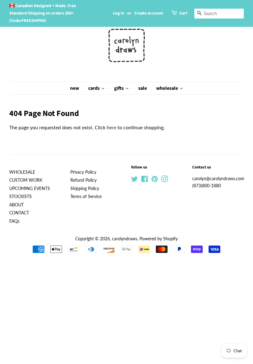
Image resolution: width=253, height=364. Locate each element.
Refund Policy (83, 180)
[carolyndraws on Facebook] (144, 180)
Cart (183, 13)
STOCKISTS (20, 196)
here (111, 127)
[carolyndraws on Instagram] (164, 180)
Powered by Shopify (158, 238)
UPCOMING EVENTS (29, 188)
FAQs (14, 221)
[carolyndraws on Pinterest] (154, 180)
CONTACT (19, 212)
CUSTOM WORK (25, 180)
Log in (118, 13)
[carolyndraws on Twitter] (134, 180)
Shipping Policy (84, 188)
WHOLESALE (22, 172)
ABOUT (16, 204)
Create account (148, 13)
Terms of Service (86, 196)
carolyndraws (124, 238)
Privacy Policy (83, 172)
